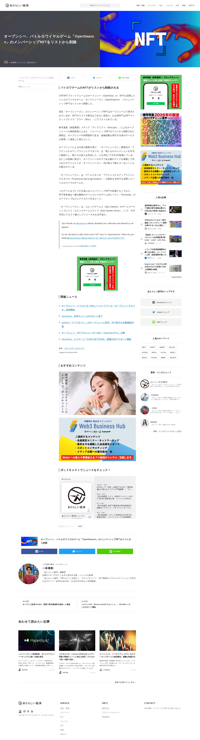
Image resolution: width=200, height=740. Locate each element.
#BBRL (163, 357)
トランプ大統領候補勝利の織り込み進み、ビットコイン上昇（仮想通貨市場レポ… (156, 252)
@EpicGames (88, 238)
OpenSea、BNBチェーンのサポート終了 (82, 316)
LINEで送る (125, 78)
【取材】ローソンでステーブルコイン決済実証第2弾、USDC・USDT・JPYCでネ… (156, 237)
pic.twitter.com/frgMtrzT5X (110, 238)
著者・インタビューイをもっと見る (167, 431)
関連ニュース (24, 86)
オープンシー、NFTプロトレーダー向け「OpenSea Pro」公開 (93, 332)
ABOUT (192, 5)
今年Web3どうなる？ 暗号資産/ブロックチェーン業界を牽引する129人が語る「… (156, 223)
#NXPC (144, 357)
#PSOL (154, 352)
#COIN (163, 352)
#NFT (80, 526)
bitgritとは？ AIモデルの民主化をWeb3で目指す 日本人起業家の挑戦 (156, 267)
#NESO (172, 352)
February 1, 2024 (88, 245)
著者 (183, 5)
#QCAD (172, 347)
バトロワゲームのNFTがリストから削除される (35, 79)
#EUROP (173, 357)
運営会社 (106, 708)
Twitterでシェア (163, 312)
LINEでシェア (162, 322)
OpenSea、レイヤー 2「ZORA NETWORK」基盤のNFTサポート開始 (96, 339)
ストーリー (152, 5)
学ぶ (161, 5)
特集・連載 (140, 5)
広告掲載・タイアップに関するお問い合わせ (162, 708)
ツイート (99, 78)
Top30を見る (176, 277)
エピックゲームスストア (74, 348)
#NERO (162, 347)
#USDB (154, 357)
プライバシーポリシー (111, 712)
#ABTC (153, 347)
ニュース (169, 5)
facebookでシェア (164, 302)
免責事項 (106, 717)
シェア (72, 78)
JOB (177, 5)
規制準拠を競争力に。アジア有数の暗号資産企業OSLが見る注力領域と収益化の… (156, 208)
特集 (159, 214)
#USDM (145, 352)
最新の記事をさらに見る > (125, 682)
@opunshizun (74, 238)
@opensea (81, 223)
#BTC (144, 347)
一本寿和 (47, 568)
